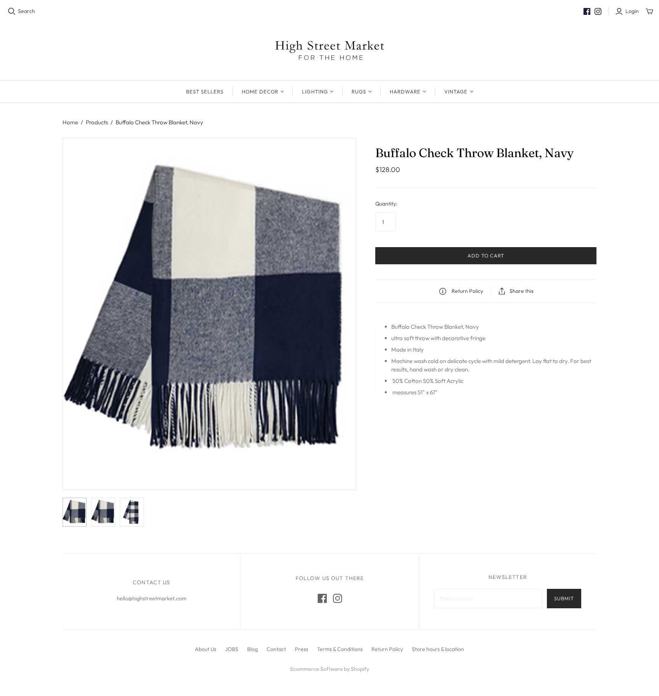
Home (70, 122)
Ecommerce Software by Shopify (329, 668)
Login (632, 11)
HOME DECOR (260, 91)
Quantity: (386, 203)
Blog (252, 649)
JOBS (231, 649)
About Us (205, 649)
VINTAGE (456, 91)
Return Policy (387, 649)
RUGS (359, 91)
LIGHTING (315, 91)
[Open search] (12, 11)
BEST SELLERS (204, 91)
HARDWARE (405, 91)
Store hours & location (438, 649)
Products (97, 122)
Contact (276, 649)
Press (301, 649)
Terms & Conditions (340, 649)
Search (26, 11)
